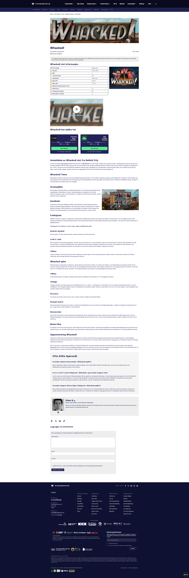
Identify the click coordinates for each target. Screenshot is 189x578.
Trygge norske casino (97, 501)
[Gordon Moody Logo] (59, 532)
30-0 (115, 4)
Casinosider (68, 4)
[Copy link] (64, 421)
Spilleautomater (69, 14)
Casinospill (131, 4)
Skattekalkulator (127, 501)
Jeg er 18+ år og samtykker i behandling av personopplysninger (120, 545)
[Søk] (155, 4)
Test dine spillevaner (129, 511)
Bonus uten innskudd (97, 508)
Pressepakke (127, 506)
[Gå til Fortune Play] (60, 138)
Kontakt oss (112, 496)
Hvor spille (44, 9)
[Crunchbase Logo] (60, 500)
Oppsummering (105, 9)
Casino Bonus (104, 4)
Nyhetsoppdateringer (114, 532)
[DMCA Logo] (55, 571)
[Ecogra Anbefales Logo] (58, 571)
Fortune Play (74, 137)
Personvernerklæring (114, 503)
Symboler (72, 9)
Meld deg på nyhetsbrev (113, 543)
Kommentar (55, 436)
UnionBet (79, 501)
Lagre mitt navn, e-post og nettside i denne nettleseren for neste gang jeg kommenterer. (78, 466)
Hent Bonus (64, 148)
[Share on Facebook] (51, 421)
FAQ (112, 9)
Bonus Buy (96, 9)
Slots (62, 14)
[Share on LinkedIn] (59, 421)
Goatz (78, 511)
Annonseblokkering (128, 503)
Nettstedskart (124, 567)
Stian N (59, 53)
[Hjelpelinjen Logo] (68, 532)
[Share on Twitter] (55, 421)
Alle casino (94, 513)
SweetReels (80, 503)
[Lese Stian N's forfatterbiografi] (58, 405)
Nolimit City (95, 68)
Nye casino (94, 498)
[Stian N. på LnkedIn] (58, 412)
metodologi (80, 59)
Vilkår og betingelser (133, 567)
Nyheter (122, 4)
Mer (149, 4)
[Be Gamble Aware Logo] (80, 532)
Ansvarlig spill (127, 508)
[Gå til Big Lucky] (91, 138)
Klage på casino (127, 513)
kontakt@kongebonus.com (57, 512)
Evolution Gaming (76, 347)
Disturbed (53, 347)
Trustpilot (53, 492)
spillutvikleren (65, 163)
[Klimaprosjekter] (87, 549)
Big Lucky (104, 137)
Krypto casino (91, 4)
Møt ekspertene (113, 508)
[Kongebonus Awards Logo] (60, 549)
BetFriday (79, 498)
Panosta (79, 496)
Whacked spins (88, 9)
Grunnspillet (65, 9)
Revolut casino (95, 511)
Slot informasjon (36, 9)
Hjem (51, 14)
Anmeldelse (52, 9)
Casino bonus (95, 503)
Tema (59, 9)
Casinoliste (94, 496)
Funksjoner (79, 9)
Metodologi (112, 506)
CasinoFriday (80, 506)
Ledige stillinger (127, 496)
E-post (53, 458)
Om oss (111, 498)
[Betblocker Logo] (92, 532)
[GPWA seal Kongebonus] (72, 571)
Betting (141, 4)
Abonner (133, 548)
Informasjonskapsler (114, 501)
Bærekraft (111, 511)
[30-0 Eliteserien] (185, 574)
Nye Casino (80, 4)
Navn (53, 451)
